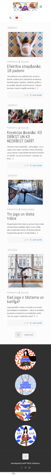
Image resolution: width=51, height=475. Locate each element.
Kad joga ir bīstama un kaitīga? (25, 299)
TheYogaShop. (5, 473)
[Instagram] (29, 467)
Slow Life (24, 62)
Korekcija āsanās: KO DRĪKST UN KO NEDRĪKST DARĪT (24, 137)
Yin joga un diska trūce (20, 216)
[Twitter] (25, 467)
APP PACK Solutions (31, 463)
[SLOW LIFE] (25, 6)
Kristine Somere (27, 209)
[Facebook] (21, 467)
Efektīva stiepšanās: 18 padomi (24, 68)
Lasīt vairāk (37, 95)
